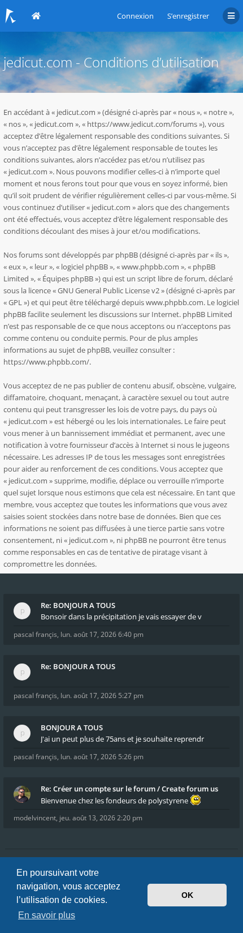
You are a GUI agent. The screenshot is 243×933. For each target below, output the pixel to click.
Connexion (135, 16)
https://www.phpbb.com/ (46, 362)
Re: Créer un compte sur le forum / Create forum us (129, 789)
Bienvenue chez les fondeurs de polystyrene (115, 800)
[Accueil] (10, 16)
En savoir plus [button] (46, 915)
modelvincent (35, 818)
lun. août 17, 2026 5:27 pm (102, 695)
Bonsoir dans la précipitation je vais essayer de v (121, 616)
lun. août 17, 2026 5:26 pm (102, 756)
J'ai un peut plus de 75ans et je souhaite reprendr (122, 739)
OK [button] (187, 895)
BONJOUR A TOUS (72, 727)
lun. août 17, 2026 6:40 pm (102, 634)
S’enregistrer (188, 16)
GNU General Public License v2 (108, 290)
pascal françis (35, 634)
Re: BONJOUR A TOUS (78, 605)
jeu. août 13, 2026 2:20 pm (100, 818)
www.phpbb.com (174, 302)
